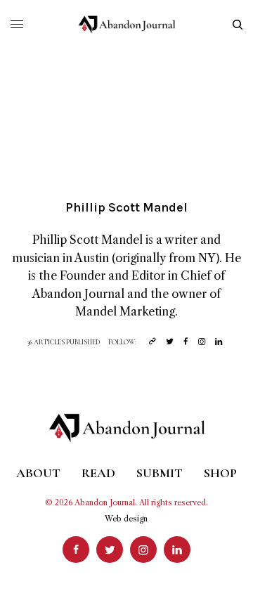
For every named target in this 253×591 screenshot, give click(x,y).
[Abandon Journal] (127, 24)
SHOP (220, 473)
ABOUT (38, 473)
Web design (126, 519)
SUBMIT (159, 473)
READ (98, 473)
